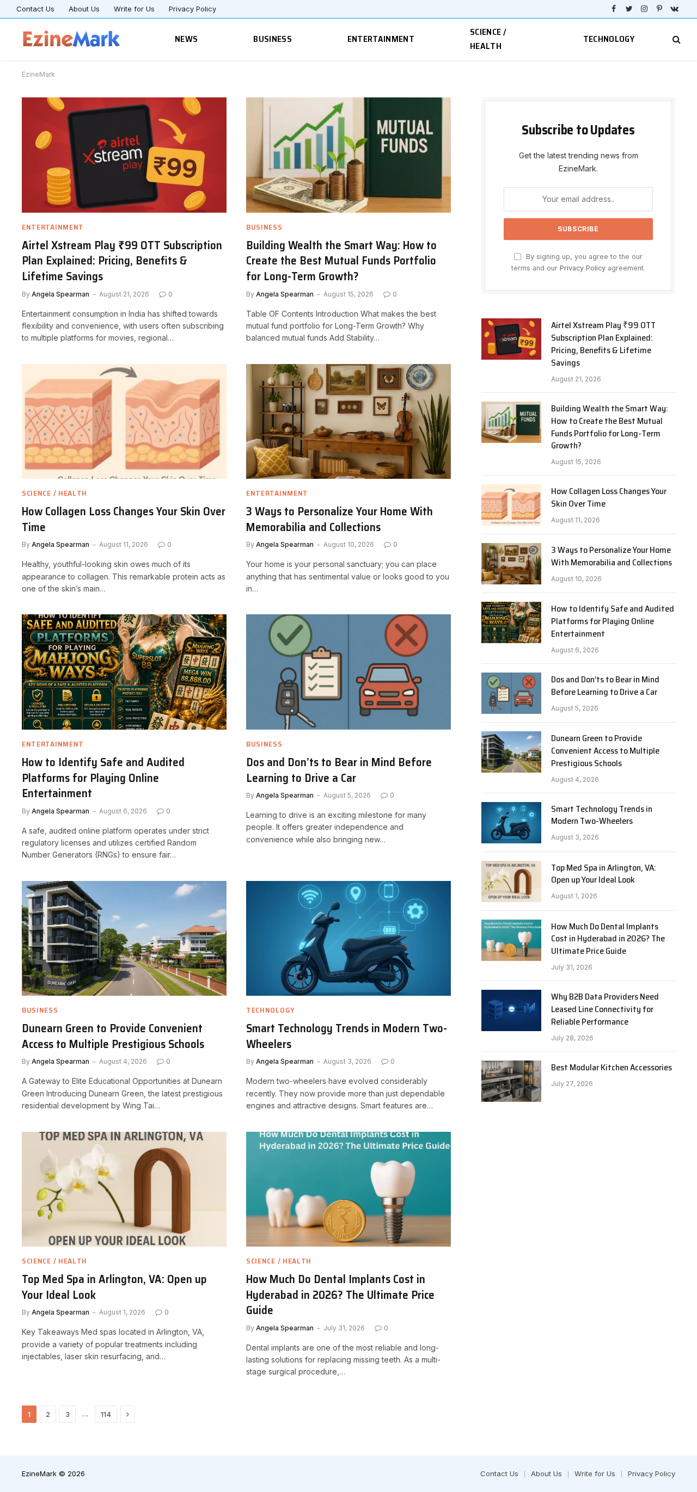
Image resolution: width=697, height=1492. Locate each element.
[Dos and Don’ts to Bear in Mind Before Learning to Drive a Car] (348, 672)
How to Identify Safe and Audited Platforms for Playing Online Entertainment (103, 778)
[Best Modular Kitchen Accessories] (511, 1081)
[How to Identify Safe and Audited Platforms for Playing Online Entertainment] (124, 672)
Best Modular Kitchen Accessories (611, 1068)
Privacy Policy (192, 8)
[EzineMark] (72, 39)
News (186, 39)
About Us (84, 8)
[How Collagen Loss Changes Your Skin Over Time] (124, 421)
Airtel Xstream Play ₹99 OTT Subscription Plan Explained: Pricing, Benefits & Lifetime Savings (122, 261)
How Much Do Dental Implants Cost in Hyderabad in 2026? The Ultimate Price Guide (340, 1295)
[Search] (675, 39)
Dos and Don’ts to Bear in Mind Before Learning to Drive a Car (339, 770)
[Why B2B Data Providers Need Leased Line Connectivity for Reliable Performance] (511, 1010)
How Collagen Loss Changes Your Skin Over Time (123, 519)
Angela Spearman (60, 294)
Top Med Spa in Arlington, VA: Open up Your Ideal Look (114, 1287)
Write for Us (134, 8)
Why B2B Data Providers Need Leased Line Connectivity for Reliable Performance (605, 1009)
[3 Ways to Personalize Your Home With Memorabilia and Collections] (348, 421)
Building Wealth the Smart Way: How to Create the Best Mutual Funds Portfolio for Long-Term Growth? (341, 261)
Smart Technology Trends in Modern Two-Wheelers (346, 1036)
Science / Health (488, 39)
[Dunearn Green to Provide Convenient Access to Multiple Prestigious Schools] (124, 938)
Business (272, 39)
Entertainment (380, 39)
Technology (608, 39)
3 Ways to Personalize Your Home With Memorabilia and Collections (339, 519)
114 (106, 1414)
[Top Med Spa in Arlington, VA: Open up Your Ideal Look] (124, 1189)
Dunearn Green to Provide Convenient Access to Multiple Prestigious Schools (113, 1036)
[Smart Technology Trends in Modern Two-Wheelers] (348, 938)
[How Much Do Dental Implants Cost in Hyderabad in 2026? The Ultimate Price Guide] (348, 1189)
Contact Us (35, 8)
